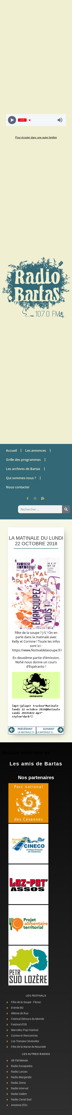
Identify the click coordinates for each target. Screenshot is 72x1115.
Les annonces (35, 450)
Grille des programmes (23, 459)
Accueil (11, 450)
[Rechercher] (66, 509)
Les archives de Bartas (23, 469)
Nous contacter (18, 487)
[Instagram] (35, 498)
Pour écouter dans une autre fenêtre (36, 137)
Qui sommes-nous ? (21, 478)
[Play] (12, 120)
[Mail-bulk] (42, 498)
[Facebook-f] (27, 498)
